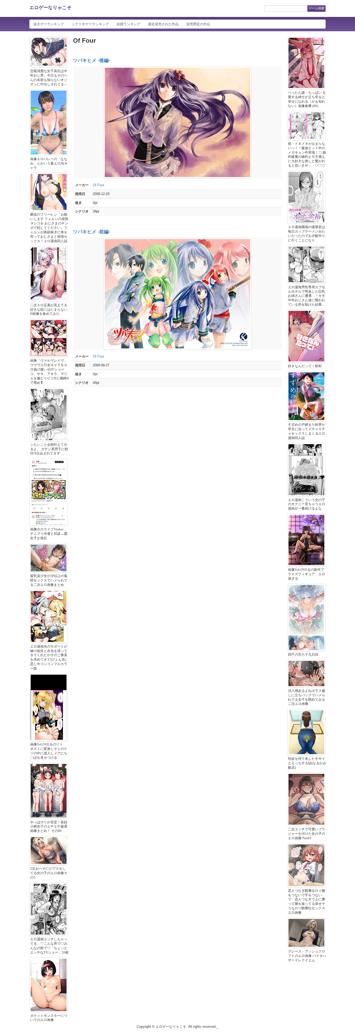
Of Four (98, 185)
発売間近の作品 (198, 24)
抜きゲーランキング (49, 24)
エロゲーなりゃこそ (50, 7)
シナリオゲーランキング (90, 24)
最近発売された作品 (163, 24)
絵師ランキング (128, 24)
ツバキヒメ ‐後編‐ (91, 60)
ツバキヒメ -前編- (91, 231)
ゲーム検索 (316, 8)
